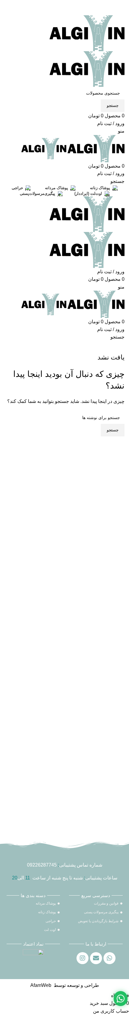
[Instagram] (82, 958)
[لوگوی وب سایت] (87, 32)
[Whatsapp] (110, 958)
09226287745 (42, 864)
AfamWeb (40, 985)
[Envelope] (96, 958)
